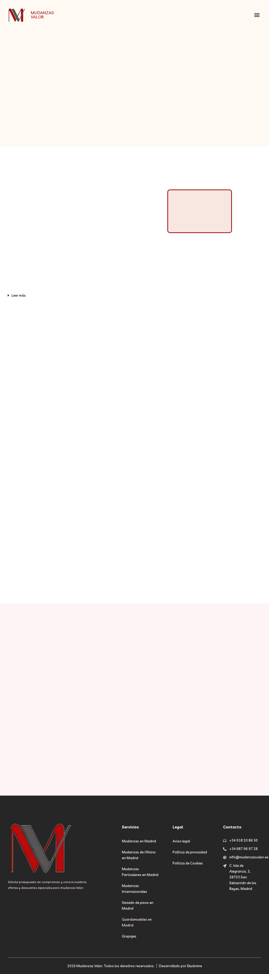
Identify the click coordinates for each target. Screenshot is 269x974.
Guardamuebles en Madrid (137, 922)
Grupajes (129, 936)
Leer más (19, 295)
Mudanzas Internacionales (134, 889)
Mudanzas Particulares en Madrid (140, 872)
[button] (256, 15)
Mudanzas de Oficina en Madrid (139, 855)
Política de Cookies (188, 863)
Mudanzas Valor (42, 14)
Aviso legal (181, 841)
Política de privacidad (190, 852)
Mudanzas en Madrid (139, 841)
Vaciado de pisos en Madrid (137, 905)
